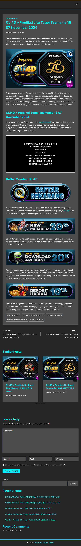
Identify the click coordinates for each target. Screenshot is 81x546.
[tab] (36, 403)
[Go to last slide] (6, 379)
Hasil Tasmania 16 (13, 315)
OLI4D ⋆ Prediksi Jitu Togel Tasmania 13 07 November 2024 (20, 334)
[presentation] (20, 368)
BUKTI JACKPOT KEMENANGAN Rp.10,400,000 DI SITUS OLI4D (32, 497)
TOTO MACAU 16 (11, 18)
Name (6, 459)
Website (59, 459)
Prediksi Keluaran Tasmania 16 (33, 315)
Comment (8, 431)
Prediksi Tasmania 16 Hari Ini (17, 319)
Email (33, 459)
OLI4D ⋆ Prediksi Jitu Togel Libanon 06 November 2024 (61, 334)
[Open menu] (76, 4)
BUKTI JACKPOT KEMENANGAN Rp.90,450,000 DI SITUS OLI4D (32, 503)
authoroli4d (12, 32)
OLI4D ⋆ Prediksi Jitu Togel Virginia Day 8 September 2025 (30, 520)
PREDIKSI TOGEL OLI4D (44, 543)
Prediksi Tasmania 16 (54, 315)
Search (5, 480)
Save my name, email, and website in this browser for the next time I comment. (35, 465)
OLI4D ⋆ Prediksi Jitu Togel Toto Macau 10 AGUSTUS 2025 (19, 388)
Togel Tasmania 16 (36, 319)
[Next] (75, 379)
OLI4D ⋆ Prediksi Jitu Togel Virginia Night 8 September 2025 (30, 514)
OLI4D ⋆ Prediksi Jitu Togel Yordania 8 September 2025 (28, 508)
